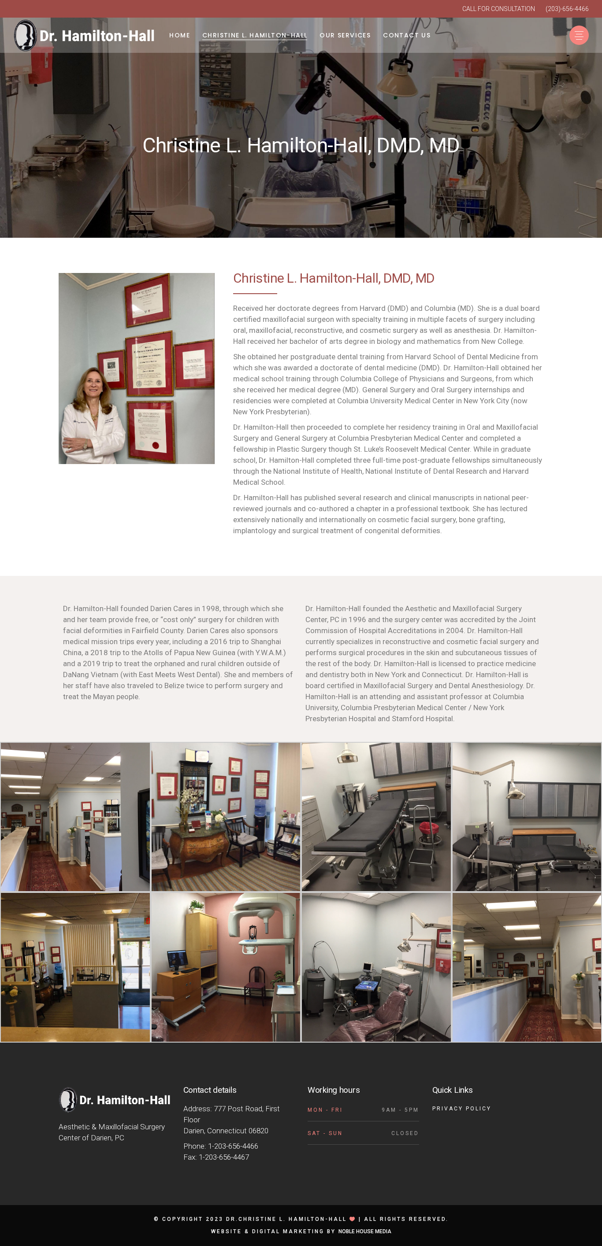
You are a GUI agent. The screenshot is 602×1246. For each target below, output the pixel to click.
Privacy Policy (461, 1109)
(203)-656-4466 (567, 8)
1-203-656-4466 (233, 1146)
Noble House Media (364, 1231)
